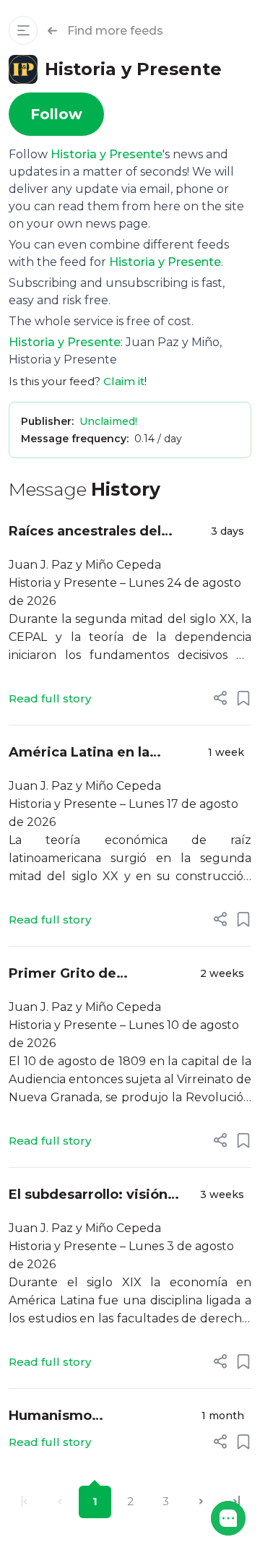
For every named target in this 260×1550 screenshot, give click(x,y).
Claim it (123, 381)
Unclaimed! (108, 421)
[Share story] (220, 698)
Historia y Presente (106, 154)
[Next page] (201, 1502)
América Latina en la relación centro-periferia (93, 753)
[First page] (24, 1502)
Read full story (50, 698)
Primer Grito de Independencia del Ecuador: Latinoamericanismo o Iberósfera (86, 974)
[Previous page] (59, 1502)
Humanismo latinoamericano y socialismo (71, 1417)
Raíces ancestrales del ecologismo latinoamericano (85, 532)
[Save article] (243, 698)
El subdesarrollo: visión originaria (88, 1196)
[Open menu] (23, 30)
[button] (228, 1518)
